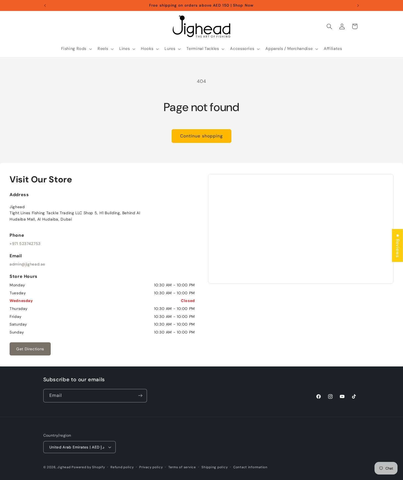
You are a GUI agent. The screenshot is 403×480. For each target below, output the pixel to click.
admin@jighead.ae (27, 264)
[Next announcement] (358, 5)
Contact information (250, 467)
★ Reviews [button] (398, 245)
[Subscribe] (140, 395)
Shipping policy (215, 467)
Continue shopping (201, 136)
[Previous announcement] (45, 5)
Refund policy (122, 467)
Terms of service (182, 467)
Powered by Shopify (88, 467)
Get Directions (30, 348)
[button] (76, 49)
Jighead (63, 467)
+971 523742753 (25, 243)
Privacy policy (151, 467)
